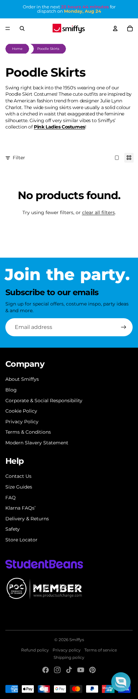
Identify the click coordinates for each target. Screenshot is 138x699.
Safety (12, 529)
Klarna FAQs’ (20, 508)
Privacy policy (67, 649)
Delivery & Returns (27, 519)
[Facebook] (46, 670)
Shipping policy (69, 657)
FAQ (10, 498)
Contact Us (18, 476)
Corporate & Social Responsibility (43, 401)
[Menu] (7, 28)
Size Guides (18, 487)
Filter (19, 158)
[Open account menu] (115, 28)
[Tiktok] (69, 670)
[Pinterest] (92, 670)
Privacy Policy (22, 422)
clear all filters (98, 212)
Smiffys (76, 639)
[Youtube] (81, 670)
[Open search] (22, 28)
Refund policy (35, 649)
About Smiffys (22, 379)
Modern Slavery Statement (36, 443)
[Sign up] (123, 327)
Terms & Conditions (28, 432)
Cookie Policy (21, 411)
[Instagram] (57, 670)
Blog (11, 390)
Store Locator (21, 540)
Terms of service (100, 649)
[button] (121, 682)
